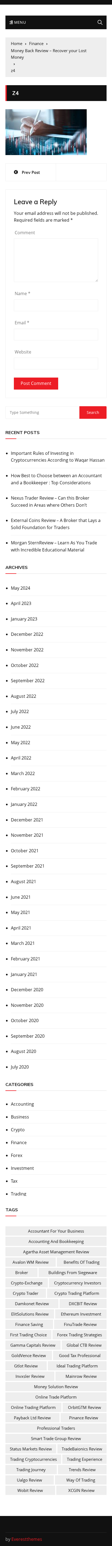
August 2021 (23, 882)
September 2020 (28, 1036)
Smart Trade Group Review (56, 1438)
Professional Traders (56, 1428)
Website (23, 352)
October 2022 (25, 665)
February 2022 (25, 789)
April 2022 (21, 758)
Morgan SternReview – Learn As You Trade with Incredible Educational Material (54, 546)
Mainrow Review (81, 1376)
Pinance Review (83, 1417)
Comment (25, 233)
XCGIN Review (81, 1490)
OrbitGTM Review (84, 1407)
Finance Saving (29, 1324)
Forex (16, 1155)
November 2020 (27, 1005)
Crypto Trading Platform (76, 1293)
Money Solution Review (56, 1386)
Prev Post (31, 172)
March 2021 (23, 943)
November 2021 (27, 835)
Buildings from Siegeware (72, 1272)
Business (20, 1117)
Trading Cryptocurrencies (33, 1459)
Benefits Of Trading (81, 1262)
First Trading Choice (28, 1334)
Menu (19, 22)
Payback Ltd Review (32, 1417)
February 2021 (25, 959)
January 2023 (24, 619)
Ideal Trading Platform (77, 1366)
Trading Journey (31, 1469)
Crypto (18, 1129)
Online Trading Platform (33, 1407)
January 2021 (24, 974)
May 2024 (20, 588)
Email (22, 323)
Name (22, 293)
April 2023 (21, 603)
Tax (14, 1181)
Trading (18, 1194)
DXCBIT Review (83, 1303)
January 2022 (24, 804)
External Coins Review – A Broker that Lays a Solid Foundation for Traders (56, 523)
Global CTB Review (84, 1345)
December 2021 (27, 820)
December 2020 (27, 990)
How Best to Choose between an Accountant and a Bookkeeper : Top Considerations (56, 479)
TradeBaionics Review (82, 1449)
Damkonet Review (32, 1303)
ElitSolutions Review (30, 1314)
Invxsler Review (30, 1376)
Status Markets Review (31, 1449)
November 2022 (27, 650)
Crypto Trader (25, 1293)
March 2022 (23, 773)
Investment (22, 1168)
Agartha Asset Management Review (56, 1251)
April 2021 (21, 928)
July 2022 (20, 711)
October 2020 (25, 1020)
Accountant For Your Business (56, 1231)
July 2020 (20, 1067)
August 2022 (23, 696)
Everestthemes (26, 1539)
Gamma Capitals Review (32, 1345)
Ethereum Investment (81, 1314)
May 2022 (20, 743)
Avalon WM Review (31, 1262)
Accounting (22, 1104)
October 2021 (25, 851)
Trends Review (82, 1469)
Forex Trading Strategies (79, 1334)
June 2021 (21, 897)
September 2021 (28, 866)
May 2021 (20, 912)
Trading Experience (84, 1459)
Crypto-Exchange (26, 1283)
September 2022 (28, 681)
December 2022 (27, 634)
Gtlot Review (26, 1366)
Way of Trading (80, 1480)
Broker (21, 1272)
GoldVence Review (28, 1355)
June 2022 (21, 727)
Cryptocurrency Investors (77, 1283)
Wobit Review (30, 1490)
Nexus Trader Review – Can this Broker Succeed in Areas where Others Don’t (50, 501)
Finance (19, 1142)
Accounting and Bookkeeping (56, 1241)
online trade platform (56, 1397)
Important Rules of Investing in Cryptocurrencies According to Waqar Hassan (58, 456)
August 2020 (23, 1051)
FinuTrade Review (80, 1324)
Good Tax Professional (80, 1355)
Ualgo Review (29, 1480)
